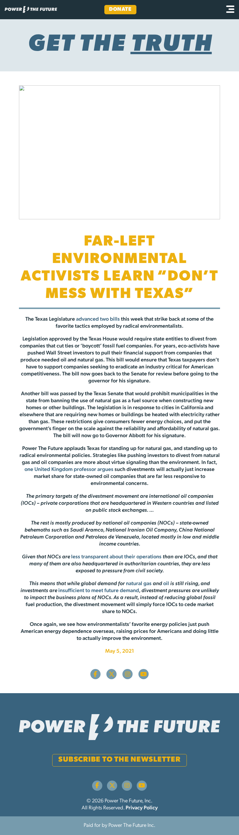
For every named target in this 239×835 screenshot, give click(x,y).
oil (166, 584)
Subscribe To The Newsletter (119, 759)
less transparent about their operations (116, 557)
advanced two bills (98, 319)
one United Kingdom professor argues (68, 469)
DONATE (120, 9)
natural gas (139, 584)
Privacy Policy (142, 808)
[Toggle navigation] (230, 9)
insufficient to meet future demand (98, 591)
